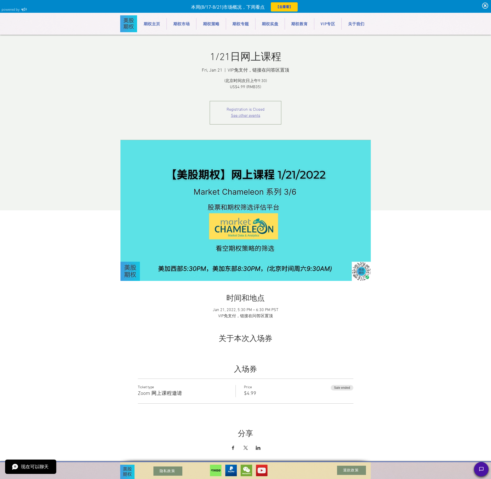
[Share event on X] (245, 448)
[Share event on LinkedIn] (258, 448)
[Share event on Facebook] (233, 448)
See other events (245, 115)
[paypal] (231, 470)
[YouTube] (261, 470)
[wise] (215, 470)
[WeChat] (246, 470)
